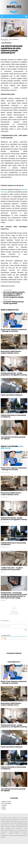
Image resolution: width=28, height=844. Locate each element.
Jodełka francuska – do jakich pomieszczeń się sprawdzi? (11, 569)
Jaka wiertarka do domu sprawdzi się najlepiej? (13, 438)
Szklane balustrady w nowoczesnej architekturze (13, 416)
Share (3, 21)
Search (26, 16)
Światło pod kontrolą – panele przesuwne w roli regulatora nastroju (14, 374)
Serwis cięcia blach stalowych (11, 395)
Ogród (3, 807)
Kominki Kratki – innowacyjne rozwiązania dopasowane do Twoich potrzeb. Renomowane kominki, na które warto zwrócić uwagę (14, 595)
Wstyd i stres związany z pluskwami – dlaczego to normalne (13, 330)
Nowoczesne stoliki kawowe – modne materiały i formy (11, 352)
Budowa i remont (6, 801)
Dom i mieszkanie (6, 803)
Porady (4, 809)
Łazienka (4, 805)
